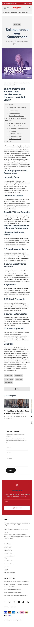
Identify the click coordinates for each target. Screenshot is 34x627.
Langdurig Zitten (13, 110)
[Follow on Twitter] (9, 602)
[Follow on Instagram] (14, 602)
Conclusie (8, 141)
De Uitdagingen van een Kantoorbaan (16, 107)
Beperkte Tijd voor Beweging (16, 116)
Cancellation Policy (9, 563)
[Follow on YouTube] (18, 602)
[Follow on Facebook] (5, 602)
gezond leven (17, 24)
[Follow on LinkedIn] (28, 602)
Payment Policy (8, 553)
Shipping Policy (8, 550)
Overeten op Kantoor (14, 113)
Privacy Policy (13, 440)
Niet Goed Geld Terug (9, 572)
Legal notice (7, 566)
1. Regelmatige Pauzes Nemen (17, 123)
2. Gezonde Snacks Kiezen (16, 126)
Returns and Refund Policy (9, 557)
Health (8, 12)
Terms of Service (22, 440)
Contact (6, 569)
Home (4, 12)
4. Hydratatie (12, 131)
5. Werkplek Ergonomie (15, 133)
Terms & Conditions (9, 561)
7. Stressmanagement (15, 139)
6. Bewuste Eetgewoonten (16, 136)
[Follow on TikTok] (23, 602)
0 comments (18, 43)
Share (18, 389)
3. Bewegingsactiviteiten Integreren (18, 128)
